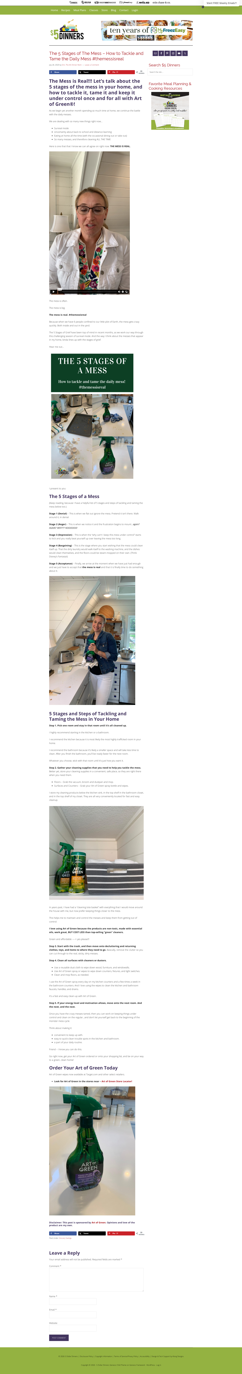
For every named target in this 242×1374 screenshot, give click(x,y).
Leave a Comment (92, 65)
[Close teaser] (203, 7)
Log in (158, 1365)
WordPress (150, 1365)
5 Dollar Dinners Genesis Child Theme (111, 1365)
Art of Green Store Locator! (117, 1081)
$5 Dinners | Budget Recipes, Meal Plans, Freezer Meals (67, 29)
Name (53, 1296)
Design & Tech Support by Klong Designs (168, 1356)
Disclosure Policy (86, 1356)
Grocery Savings (65, 1238)
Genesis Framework (137, 1365)
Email (53, 1309)
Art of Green (99, 1222)
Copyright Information (103, 1356)
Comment (55, 1266)
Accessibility (144, 1356)
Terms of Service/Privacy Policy (126, 1356)
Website (53, 1323)
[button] (221, 3)
